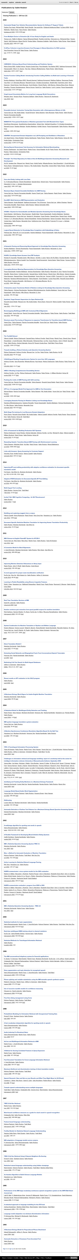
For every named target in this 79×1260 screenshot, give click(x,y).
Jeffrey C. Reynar (22, 1232)
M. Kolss (71, 628)
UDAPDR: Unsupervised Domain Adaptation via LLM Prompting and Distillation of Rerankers (34, 135)
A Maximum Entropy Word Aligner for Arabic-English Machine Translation (28, 694)
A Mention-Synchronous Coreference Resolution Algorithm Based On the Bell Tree (31, 731)
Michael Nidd (20, 27)
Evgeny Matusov (9, 628)
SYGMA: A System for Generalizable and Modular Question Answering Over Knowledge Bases (35, 211)
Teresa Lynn (7, 39)
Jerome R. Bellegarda (32, 1195)
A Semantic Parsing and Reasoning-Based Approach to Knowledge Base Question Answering (35, 246)
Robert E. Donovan (10, 982)
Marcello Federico (62, 628)
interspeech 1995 (9, 1209)
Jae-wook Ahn (38, 27)
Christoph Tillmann (31, 752)
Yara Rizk (7, 82)
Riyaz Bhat (45, 165)
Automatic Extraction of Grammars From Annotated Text (22, 1239)
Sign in (71, 2)
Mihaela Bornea (48, 163)
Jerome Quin (17, 490)
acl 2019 (6, 446)
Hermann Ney (54, 630)
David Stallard (32, 878)
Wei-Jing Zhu (36, 855)
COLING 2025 (8, 43)
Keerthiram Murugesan (11, 124)
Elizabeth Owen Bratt (57, 874)
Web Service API (30, 1258)
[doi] (23, 32)
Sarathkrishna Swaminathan (27, 124)
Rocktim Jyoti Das (44, 39)
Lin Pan (46, 341)
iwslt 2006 (7, 683)
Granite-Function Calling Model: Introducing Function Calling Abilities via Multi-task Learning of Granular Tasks (39, 77)
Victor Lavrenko (14, 768)
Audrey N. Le (21, 876)
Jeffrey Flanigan (62, 202)
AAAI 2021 (7, 251)
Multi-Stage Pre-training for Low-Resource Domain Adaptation (24, 412)
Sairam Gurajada (55, 218)
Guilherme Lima (36, 221)
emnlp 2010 (7, 568)
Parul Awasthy (43, 66)
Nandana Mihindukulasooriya (19, 278)
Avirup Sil (17, 50)
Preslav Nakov (32, 41)
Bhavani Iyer (21, 163)
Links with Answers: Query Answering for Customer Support (24, 451)
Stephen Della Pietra (10, 1133)
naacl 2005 (7, 699)
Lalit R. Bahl (7, 1195)
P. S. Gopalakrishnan (55, 1195)
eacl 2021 (7, 315)
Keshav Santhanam (31, 138)
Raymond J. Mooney (60, 584)
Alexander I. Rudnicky (21, 874)
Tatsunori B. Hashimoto (51, 96)
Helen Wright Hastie (10, 876)
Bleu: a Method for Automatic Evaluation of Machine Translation (25, 853)
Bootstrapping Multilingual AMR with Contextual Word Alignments (26, 311)
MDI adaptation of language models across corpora (21, 1140)
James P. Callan (44, 763)
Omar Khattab (19, 138)
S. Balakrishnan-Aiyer (18, 1195)
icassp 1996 (7, 1170)
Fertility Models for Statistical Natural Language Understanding (25, 1131)
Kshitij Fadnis (38, 163)
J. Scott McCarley (69, 163)
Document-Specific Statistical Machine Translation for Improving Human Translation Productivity (36, 522)
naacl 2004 (7, 717)
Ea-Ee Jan (7, 575)
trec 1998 (7, 1037)
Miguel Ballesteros (53, 444)
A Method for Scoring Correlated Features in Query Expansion (24, 1050)
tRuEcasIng (8, 800)
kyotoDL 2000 (8, 945)
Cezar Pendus (45, 216)
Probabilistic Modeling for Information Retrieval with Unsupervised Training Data (30, 1014)
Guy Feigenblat (31, 260)
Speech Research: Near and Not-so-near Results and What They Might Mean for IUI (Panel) (34, 1078)
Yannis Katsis (52, 260)
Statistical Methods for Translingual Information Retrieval (23, 940)
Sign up (76, 2)
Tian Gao (27, 69)
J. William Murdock (56, 373)
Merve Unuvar (30, 87)
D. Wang (40, 612)
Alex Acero (19, 1080)
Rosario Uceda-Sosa (32, 66)
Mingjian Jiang (8, 96)
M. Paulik (27, 630)
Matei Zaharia (13, 152)
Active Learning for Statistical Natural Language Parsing (22, 862)
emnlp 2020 (7, 375)
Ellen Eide (27, 1115)
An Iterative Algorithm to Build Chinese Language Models (23, 1174)
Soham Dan (40, 124)
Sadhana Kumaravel (66, 66)
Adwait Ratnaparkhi (10, 1232)
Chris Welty (7, 586)
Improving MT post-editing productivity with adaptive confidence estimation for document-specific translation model (36, 468)
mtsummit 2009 (8, 605)
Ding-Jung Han (38, 515)
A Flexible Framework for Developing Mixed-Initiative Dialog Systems (26, 834)
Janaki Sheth (8, 313)
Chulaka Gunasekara (42, 82)
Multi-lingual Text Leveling (13, 488)
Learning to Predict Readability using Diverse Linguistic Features (25, 582)
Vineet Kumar (14, 85)
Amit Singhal (16, 772)
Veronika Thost (8, 453)
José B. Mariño (18, 630)
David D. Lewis (24, 768)
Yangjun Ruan (18, 96)
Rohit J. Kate (8, 584)
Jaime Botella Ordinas (18, 933)
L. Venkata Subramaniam (24, 184)
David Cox (38, 87)
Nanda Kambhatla (18, 655)
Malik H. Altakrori (17, 39)
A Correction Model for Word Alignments (17, 547)
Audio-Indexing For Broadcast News (16, 1032)
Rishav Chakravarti (19, 338)
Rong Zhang (8, 165)
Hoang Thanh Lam (37, 193)
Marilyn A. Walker (9, 874)
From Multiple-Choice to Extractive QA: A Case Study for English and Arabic (29, 36)
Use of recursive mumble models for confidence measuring (23, 988)
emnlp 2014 (7, 502)
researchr (4, 2)
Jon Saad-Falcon (9, 138)
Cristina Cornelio (24, 274)
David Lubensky (70, 958)
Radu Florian (62, 41)
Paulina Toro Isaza (9, 27)
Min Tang (7, 864)
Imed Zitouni (35, 566)
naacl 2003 (7, 754)
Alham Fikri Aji (22, 41)
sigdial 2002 (7, 839)
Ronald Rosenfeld (44, 770)
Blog (37, 1258)
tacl (5, 53)
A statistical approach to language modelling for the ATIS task (24, 1204)
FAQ (42, 1258)
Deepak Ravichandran (11, 812)
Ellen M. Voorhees (47, 772)
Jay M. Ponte (60, 768)
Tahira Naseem (40, 112)
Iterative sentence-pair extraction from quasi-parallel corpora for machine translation (32, 609)
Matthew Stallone (56, 80)
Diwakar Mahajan (20, 126)
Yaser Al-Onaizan (51, 540)
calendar (18, 2)
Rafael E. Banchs (30, 628)
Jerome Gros (35, 1090)
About (4, 1258)
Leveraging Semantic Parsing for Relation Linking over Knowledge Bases (28, 400)
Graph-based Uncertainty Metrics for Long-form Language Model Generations (29, 94)
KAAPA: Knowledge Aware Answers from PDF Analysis (22, 255)
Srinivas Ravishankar (43, 218)
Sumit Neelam (33, 85)
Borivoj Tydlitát (8, 963)
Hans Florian (23, 29)
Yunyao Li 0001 (70, 260)
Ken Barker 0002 (53, 66)
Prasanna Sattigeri (28, 96)
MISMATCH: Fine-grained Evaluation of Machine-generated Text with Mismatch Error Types (34, 121)
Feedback (48, 1258)
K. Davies (7, 958)
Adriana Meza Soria (62, 85)
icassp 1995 (7, 1200)
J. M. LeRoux (60, 958)
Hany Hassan (17, 712)
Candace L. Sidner (9, 1080)
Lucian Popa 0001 (53, 278)
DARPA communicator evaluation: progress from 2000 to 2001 (24, 885)
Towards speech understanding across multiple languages (23, 1087)
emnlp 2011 (7, 552)
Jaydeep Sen (12, 163)
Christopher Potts (18, 140)
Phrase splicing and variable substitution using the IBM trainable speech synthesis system (34, 979)
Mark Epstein (23, 958)
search (24, 2)
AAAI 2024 (7, 71)
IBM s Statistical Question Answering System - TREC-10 (22, 906)
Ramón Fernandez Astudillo (12, 115)
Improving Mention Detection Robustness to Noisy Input (22, 563)
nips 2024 (7, 99)
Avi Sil (47, 149)
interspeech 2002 (9, 881)
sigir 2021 (7, 306)
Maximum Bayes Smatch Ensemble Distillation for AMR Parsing (24, 191)
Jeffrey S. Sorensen (42, 575)
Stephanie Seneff (22, 878)
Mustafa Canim (22, 257)
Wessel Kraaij (65, 765)
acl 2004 (6, 736)
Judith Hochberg (9, 837)
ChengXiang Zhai (9, 775)
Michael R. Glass (58, 433)
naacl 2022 (7, 186)
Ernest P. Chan (8, 1016)
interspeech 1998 (9, 1092)
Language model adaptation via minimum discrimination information (26, 1213)
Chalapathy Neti (9, 961)
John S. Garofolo (69, 874)
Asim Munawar (23, 85)
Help (21, 1258)
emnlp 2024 (7, 89)
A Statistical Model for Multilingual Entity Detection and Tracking (25, 710)
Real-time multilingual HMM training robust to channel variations (25, 931)
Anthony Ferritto (40, 338)
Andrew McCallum (50, 768)
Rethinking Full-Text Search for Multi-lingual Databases (22, 662)
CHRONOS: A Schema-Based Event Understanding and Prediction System (28, 64)
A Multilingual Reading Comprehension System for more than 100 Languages (29, 359)
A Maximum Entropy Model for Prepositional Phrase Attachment (25, 1229)
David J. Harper (22, 765)
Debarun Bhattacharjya (38, 69)
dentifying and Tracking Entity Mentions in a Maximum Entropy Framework (28, 782)
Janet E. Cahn (27, 1080)
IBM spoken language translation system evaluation (21, 722)
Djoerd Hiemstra (33, 765)
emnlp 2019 (7, 437)
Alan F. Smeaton (26, 772)
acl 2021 (6, 283)
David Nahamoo (67, 1195)
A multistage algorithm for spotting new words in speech (22, 825)
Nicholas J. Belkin (24, 763)
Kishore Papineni (68, 749)
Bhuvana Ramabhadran (50, 612)
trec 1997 (7, 1108)
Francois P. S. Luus (56, 221)
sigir (5, 777)
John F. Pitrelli (62, 341)
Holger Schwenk (45, 630)
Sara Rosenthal (8, 50)
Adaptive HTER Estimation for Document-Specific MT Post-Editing (25, 479)
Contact (9, 1258)
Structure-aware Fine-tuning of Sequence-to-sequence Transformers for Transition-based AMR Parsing (38, 320)
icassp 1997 (7, 1117)
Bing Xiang (17, 540)
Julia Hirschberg (37, 1080)
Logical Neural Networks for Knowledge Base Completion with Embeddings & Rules (31, 230)
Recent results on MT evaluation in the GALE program (22, 678)
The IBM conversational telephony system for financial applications (26, 956)
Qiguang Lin (7, 991)
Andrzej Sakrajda (22, 343)
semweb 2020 (8, 407)
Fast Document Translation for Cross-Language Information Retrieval (27, 1060)
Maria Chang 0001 (9, 66)
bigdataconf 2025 (9, 32)
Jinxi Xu (70, 772)
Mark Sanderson (65, 770)
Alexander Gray (26, 221)
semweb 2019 (8, 456)
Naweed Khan (18, 276)
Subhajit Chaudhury (51, 124)
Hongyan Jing (8, 655)
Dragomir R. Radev (10, 770)
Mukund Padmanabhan (22, 961)
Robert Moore (47, 1080)
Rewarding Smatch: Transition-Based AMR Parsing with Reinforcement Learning (30, 442)
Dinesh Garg (44, 181)
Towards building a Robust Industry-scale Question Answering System (27, 350)
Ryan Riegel (46, 221)
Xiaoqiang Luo (48, 515)
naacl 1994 (7, 1234)
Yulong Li (27, 165)
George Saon (29, 933)
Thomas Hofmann (44, 765)
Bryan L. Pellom (30, 876)
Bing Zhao (24, 540)
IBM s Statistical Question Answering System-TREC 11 (22, 844)
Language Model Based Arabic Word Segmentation (21, 791)
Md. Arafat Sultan (19, 112)
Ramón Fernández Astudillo (22, 391)
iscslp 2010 (7, 577)
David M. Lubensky (10, 602)
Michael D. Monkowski (21, 1216)
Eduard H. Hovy (55, 765)
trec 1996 (7, 1161)
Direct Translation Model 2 (12, 644)
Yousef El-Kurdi (30, 112)
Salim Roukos (32, 29)
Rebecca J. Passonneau (58, 876)
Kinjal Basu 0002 (21, 80)
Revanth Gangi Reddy (67, 278)
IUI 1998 (6, 1083)
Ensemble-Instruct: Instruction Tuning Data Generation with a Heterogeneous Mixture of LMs (34, 110)
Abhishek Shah (18, 444)
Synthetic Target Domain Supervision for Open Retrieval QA (23, 299)
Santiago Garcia (19, 1016)
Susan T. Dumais (65, 763)
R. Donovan (14, 958)
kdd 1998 (7, 1018)
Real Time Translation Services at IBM (16, 600)
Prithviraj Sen (8, 232)
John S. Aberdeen (44, 874)
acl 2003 (6, 795)
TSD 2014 (7, 492)
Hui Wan (26, 444)
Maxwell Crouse (30, 82)
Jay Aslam (15, 763)
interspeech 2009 (9, 614)
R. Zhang (27, 612)
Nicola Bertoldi (40, 628)
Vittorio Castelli (21, 260)
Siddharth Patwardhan (29, 584)
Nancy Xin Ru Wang (52, 257)
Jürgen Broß (53, 165)
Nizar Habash (71, 41)
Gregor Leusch (19, 628)
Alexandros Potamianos (43, 876)
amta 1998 (7, 1064)
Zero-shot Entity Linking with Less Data (17, 179)
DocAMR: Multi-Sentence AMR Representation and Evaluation (24, 200)
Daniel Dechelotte (51, 628)
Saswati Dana (36, 181)
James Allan (7, 763)
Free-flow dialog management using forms (18, 998)
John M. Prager (69, 768)
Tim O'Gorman (41, 202)
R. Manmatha (40, 768)
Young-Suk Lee (8, 112)
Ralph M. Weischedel (60, 772)
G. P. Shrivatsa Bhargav (18, 82)
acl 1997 (6, 1135)
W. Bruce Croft (54, 763)
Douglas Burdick (64, 257)
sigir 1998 (7, 1055)
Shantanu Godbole (43, 41)
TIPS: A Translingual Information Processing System (21, 747)
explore (11, 2)
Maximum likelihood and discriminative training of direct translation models (29, 1069)
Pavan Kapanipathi (67, 87)
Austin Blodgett (18, 202)
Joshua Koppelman (10, 1207)
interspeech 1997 (9, 1126)
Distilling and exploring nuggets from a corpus (19, 513)
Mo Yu (50, 281)
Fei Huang (7, 472)
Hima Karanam (26, 214)
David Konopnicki (42, 260)
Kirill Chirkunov (13, 41)
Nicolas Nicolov (69, 712)
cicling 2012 (7, 527)
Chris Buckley (35, 763)
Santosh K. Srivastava (33, 216)
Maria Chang (66, 218)
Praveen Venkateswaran (17, 87)
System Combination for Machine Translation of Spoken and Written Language (30, 625)
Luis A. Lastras (56, 87)
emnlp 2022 (7, 225)
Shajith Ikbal (53, 82)
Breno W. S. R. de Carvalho (21, 232)
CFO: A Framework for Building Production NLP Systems (22, 430)
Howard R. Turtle (36, 772)
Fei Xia (47, 752)
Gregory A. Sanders (10, 878)
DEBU (6, 667)
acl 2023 (6, 131)
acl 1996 (6, 1179)
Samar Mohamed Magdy (30, 39)
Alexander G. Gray (9, 184)
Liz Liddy (32, 768)
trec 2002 (7, 848)
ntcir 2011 (7, 543)
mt (5, 474)
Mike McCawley (28, 341)
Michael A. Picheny (35, 1197)
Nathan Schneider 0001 (42, 204)
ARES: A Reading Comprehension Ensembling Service (22, 370)
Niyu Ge (13, 575)
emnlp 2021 (7, 324)
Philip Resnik (20, 770)
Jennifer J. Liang (41, 257)
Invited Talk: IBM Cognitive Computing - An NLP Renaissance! (24, 497)
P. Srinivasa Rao (9, 1142)
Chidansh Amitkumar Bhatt (51, 27)
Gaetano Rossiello (17, 281)
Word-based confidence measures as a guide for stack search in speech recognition (32, 1112)
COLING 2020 (8, 354)
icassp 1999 (7, 984)
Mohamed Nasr (65, 39)
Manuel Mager (8, 391)
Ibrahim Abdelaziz (9, 80)
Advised (12, 12)
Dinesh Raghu (42, 85)
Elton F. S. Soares (18, 69)
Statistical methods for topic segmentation (18, 922)
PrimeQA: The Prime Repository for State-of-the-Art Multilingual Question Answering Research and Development (36, 160)
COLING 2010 (8, 589)
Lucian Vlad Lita (22, 784)
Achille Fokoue (20, 66)
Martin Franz (14, 29)
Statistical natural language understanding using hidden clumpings (26, 1165)
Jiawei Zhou (7, 322)
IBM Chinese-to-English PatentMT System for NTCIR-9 (22, 538)
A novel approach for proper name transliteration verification (24, 573)
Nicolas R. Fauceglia (10, 257)
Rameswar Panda (67, 80)
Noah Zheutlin (29, 27)
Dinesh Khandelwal (25, 181)
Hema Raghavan (19, 515)
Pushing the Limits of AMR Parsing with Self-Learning (21, 380)
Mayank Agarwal (32, 80)
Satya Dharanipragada (11, 828)
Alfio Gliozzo (31, 257)
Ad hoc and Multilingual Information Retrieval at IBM (21, 1041)
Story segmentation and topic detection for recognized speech (24, 970)
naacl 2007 (7, 648)
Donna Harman (12, 765)
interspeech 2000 (9, 926)
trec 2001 (7, 910)
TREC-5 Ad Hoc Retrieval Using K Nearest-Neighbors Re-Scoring (25, 1156)
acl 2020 (6, 345)
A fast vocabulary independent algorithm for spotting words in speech (27, 1023)
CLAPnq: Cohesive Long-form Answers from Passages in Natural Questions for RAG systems (34, 48)
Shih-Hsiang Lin (21, 575)
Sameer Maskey (18, 612)
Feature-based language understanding (17, 1122)
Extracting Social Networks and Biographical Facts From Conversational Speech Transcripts (34, 653)
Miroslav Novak (8, 1197)
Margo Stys (61, 784)
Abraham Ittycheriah (26, 472)
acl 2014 (6, 483)
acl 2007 (6, 658)
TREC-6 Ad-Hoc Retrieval (12, 1103)
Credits (16, 1258)
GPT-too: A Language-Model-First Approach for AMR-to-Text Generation (27, 389)
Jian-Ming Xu (15, 472)
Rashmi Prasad (33, 874)
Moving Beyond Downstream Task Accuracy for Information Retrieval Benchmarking (31, 147)
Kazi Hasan (38, 361)
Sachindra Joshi (63, 82)
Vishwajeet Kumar (17, 165)
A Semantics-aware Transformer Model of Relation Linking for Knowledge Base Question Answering (37, 288)
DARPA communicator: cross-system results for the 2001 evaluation (26, 871)
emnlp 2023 (7, 117)
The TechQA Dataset (10, 336)
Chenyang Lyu (55, 39)
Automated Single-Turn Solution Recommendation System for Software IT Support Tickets (33, 25)
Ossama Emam (39, 793)
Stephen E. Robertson (32, 770)
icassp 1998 (7, 1028)
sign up (11, 1249)
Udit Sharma (51, 85)
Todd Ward (71, 313)
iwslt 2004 (7, 726)
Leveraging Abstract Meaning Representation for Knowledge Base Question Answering (32, 269)
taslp (5, 632)
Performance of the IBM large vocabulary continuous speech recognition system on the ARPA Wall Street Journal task (38, 1192)
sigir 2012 (7, 518)
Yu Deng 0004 (64, 27)
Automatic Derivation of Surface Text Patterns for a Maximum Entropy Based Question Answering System (38, 809)
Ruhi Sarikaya (8, 612)
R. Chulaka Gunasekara (65, 124)
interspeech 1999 (9, 965)
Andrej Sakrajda (54, 961)
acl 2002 (6, 857)
